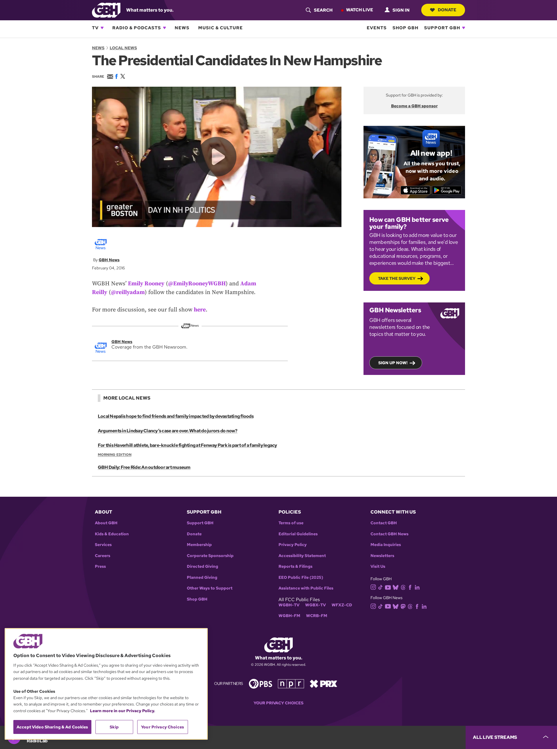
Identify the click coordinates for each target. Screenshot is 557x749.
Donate (447, 10)
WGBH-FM (289, 615)
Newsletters (382, 555)
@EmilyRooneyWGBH (197, 283)
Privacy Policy (292, 544)
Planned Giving (202, 577)
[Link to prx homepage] (323, 683)
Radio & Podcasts (136, 28)
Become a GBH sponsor (414, 105)
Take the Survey (396, 278)
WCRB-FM (316, 615)
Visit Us (377, 566)
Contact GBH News (389, 534)
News (182, 28)
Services (103, 544)
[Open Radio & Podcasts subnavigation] (164, 27)
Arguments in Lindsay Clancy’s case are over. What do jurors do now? (168, 431)
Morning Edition (114, 454)
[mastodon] (403, 606)
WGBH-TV (288, 605)
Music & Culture (220, 28)
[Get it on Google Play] (447, 190)
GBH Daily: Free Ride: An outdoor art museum (144, 467)
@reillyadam (128, 292)
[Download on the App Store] (416, 190)
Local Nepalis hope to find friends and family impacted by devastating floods (176, 416)
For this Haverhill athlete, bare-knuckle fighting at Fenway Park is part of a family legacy (187, 445)
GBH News (109, 259)
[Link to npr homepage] (291, 683)
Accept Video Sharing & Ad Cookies (52, 727)
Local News (123, 47)
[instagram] (373, 587)
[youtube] (388, 587)
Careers (102, 555)
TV (95, 28)
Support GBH (442, 28)
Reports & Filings (295, 566)
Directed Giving (202, 566)
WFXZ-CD (342, 605)
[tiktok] (380, 587)
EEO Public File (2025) (300, 577)
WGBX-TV (315, 605)
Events (377, 28)
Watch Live (359, 10)
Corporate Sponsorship (210, 555)
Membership (199, 544)
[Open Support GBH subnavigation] (463, 27)
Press (100, 566)
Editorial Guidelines (298, 534)
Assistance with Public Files (305, 588)
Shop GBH (405, 28)
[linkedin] (417, 587)
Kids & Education (112, 534)
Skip (114, 727)
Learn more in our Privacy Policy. (122, 710)
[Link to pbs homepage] (260, 683)
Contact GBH (383, 523)
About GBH (106, 523)
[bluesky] (395, 587)
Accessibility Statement (302, 555)
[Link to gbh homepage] (106, 10)
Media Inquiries (385, 544)
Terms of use (290, 523)
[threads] (403, 587)
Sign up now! (393, 362)
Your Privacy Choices (278, 703)
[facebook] (410, 587)
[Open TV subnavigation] (102, 27)
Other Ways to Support (209, 588)
